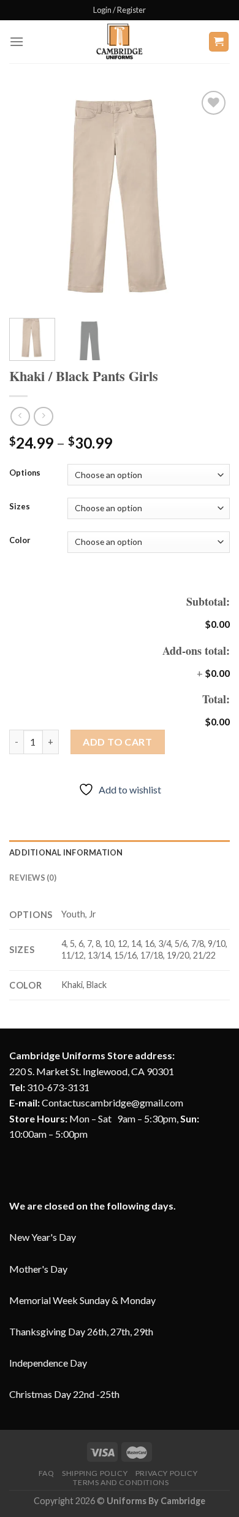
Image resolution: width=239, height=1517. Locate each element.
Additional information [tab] (66, 852)
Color (20, 540)
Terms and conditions (121, 1482)
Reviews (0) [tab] (32, 877)
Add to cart (117, 741)
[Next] (210, 198)
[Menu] (16, 41)
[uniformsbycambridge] (119, 41)
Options (24, 473)
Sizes (19, 507)
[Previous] (29, 198)
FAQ (47, 1473)
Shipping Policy (94, 1473)
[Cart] (219, 42)
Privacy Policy (166, 1473)
